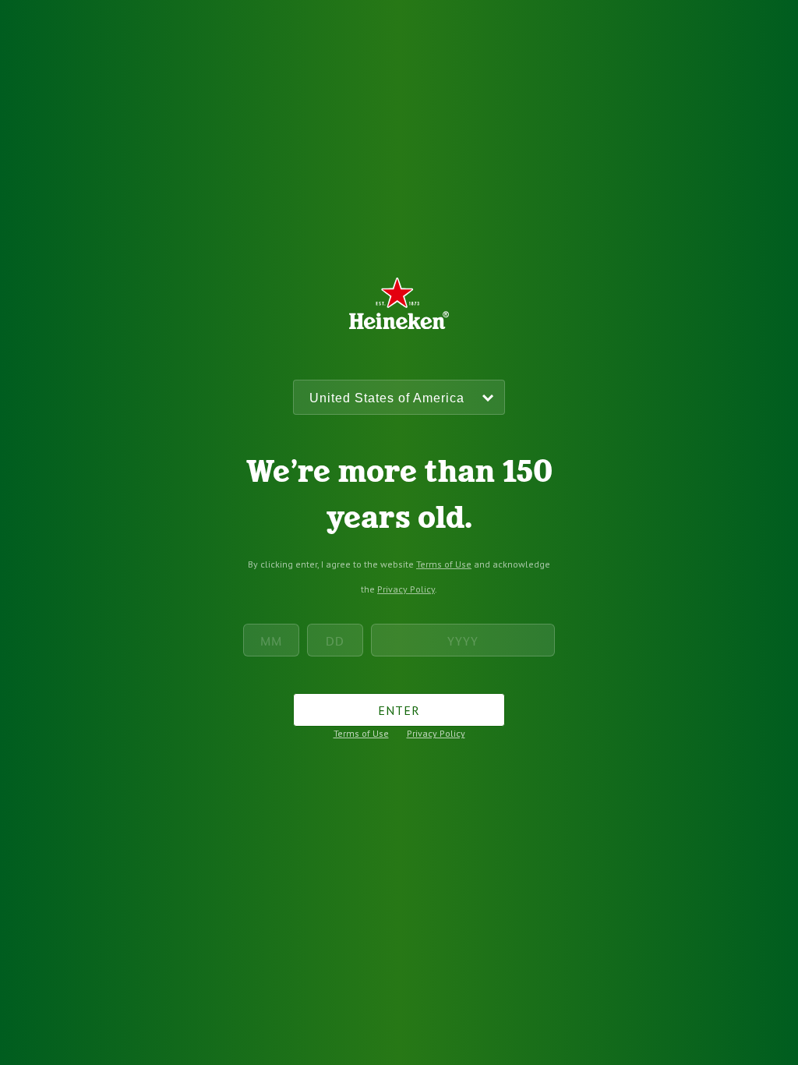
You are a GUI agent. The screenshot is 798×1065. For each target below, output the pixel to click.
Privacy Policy (406, 589)
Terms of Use (443, 564)
